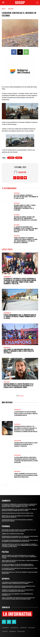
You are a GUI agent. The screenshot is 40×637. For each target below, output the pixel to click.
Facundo (10, 158)
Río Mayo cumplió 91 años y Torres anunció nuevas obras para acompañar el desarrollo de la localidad (25, 207)
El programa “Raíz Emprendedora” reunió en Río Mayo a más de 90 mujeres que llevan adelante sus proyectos (20, 541)
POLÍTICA (6, 382)
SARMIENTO (7, 276)
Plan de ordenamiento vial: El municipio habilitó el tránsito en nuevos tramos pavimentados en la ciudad (20, 316)
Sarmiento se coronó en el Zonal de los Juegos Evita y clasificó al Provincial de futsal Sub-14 (17, 590)
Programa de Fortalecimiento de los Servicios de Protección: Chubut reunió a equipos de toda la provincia (20, 537)
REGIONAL (11, 9)
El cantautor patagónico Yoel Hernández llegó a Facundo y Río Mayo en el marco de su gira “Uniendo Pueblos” (26, 229)
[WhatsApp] (26, 52)
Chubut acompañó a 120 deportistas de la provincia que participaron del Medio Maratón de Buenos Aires (26, 475)
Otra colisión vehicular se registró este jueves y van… (18, 513)
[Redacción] (16, 172)
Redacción (22, 172)
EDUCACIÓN (17, 440)
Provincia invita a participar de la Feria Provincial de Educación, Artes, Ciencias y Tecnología (25, 444)
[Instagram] (18, 177)
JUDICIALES (17, 455)
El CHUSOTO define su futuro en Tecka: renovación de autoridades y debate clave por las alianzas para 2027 (18, 565)
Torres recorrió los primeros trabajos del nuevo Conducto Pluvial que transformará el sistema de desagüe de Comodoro (26, 240)
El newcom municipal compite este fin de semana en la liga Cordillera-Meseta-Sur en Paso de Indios (18, 587)
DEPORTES (7, 347)
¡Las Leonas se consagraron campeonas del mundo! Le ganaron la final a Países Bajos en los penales (19, 351)
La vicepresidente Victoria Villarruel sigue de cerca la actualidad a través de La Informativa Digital (26, 413)
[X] (20, 52)
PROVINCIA (17, 424)
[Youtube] (25, 177)
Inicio (3, 9)
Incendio (18, 158)
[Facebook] (14, 52)
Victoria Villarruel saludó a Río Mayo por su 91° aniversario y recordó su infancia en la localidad (25, 218)
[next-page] (6, 485)
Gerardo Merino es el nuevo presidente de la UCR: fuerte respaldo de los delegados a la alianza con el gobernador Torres (18, 385)
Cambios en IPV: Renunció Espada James (13, 533)
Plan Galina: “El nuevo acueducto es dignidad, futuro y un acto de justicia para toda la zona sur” (19, 530)
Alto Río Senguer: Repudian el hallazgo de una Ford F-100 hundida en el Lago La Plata (26, 196)
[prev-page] (3, 485)
